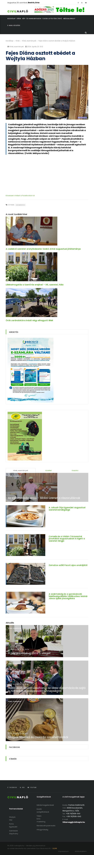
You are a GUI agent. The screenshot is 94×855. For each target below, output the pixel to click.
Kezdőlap (9, 41)
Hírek (18, 41)
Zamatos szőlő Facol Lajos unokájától (68, 565)
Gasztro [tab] (75, 470)
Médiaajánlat (69, 19)
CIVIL (17, 11)
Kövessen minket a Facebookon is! (20, 195)
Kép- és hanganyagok (31, 19)
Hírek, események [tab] (20, 470)
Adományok (20, 205)
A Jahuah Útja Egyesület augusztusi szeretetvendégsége (67, 508)
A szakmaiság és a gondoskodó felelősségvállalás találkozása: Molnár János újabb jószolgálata (68, 596)
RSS (23, 787)
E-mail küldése (13, 25)
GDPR (54, 848)
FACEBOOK (13, 787)
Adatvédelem (81, 851)
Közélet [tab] (49, 470)
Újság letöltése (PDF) (52, 19)
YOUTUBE (33, 787)
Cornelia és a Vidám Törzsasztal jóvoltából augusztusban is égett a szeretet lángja (67, 538)
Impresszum (63, 851)
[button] (19, 18)
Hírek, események (29, 41)
